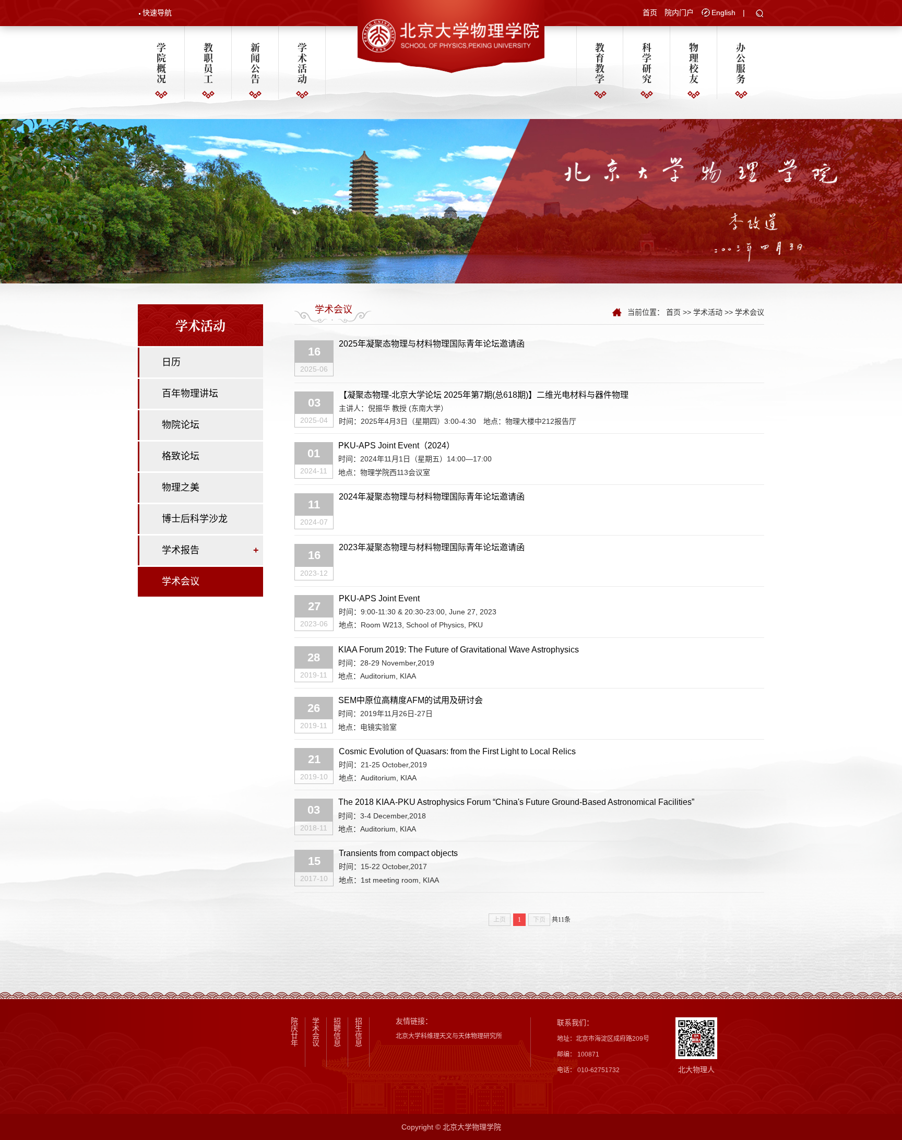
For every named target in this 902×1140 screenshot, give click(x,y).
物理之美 (180, 487)
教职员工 (208, 62)
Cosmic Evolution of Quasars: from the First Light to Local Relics (457, 751)
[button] (759, 14)
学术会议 (180, 581)
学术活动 (302, 62)
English (723, 12)
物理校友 (693, 62)
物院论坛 (180, 425)
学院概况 (161, 62)
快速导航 (157, 12)
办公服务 (740, 62)
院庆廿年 (294, 1032)
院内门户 (679, 12)
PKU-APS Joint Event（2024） (396, 445)
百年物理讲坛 (190, 393)
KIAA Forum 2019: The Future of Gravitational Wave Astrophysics (458, 649)
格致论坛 (180, 456)
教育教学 (599, 62)
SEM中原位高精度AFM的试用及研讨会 (410, 700)
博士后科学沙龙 (195, 519)
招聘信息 (337, 1032)
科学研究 (646, 62)
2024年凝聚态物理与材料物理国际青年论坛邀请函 (432, 496)
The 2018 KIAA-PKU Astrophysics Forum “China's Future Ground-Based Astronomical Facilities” (516, 802)
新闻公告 (255, 62)
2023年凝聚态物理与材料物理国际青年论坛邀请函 (432, 547)
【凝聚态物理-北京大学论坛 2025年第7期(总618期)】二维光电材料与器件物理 (483, 394)
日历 (171, 362)
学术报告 (180, 550)
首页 (650, 12)
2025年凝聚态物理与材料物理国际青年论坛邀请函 (432, 343)
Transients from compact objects (398, 853)
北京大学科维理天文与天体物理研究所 (449, 1036)
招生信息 (358, 1032)
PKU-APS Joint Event (379, 598)
